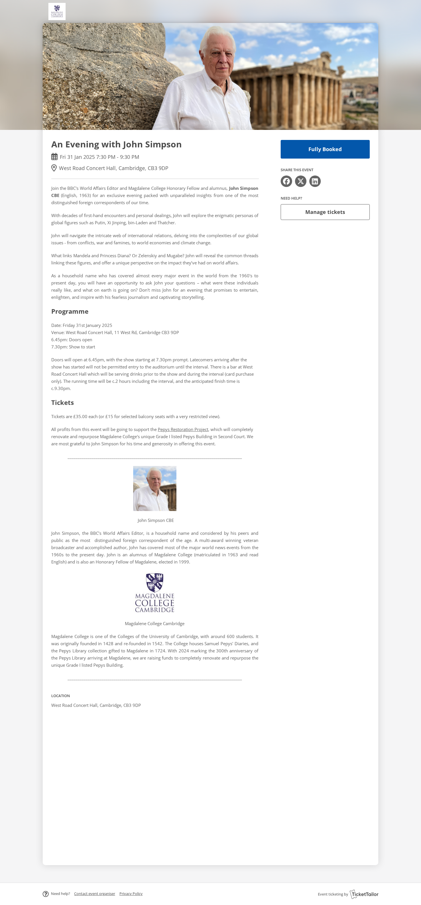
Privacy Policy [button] (131, 893)
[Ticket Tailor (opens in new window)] (364, 894)
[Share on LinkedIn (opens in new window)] (315, 181)
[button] (94, 893)
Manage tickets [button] (325, 211)
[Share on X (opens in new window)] (300, 181)
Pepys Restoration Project (183, 429)
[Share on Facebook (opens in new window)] (286, 181)
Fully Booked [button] (325, 149)
